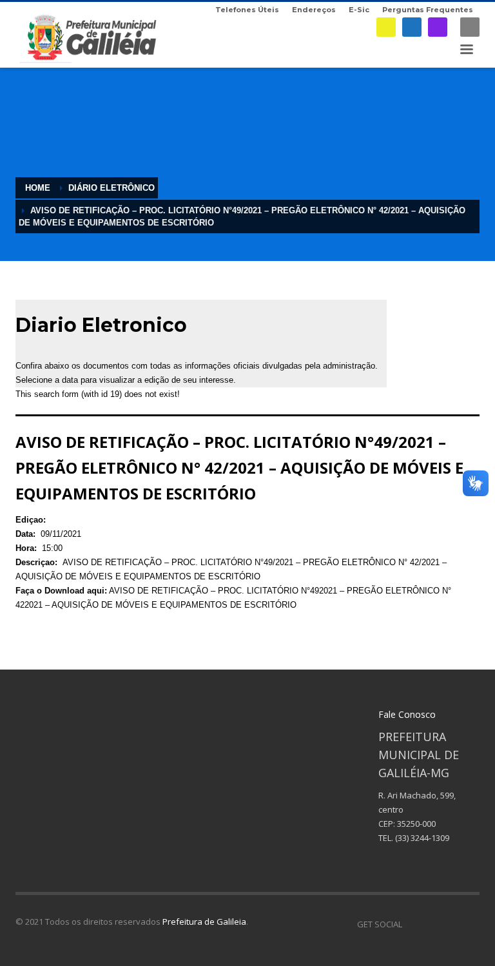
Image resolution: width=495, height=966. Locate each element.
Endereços (314, 9)
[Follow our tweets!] (431, 924)
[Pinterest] (450, 924)
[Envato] (470, 924)
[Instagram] (437, 27)
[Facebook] (412, 27)
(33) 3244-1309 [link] (422, 838)
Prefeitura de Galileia (204, 921)
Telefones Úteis (247, 9)
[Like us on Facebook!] (412, 924)
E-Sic (359, 9)
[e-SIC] (386, 27)
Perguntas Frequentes (427, 9)
